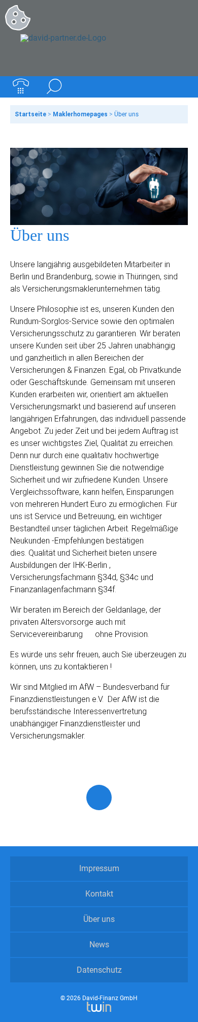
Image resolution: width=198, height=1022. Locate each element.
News (99, 944)
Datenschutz (99, 970)
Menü (177, 87)
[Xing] (99, 797)
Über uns (99, 919)
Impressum (99, 868)
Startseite (30, 114)
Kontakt (99, 894)
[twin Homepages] (99, 1005)
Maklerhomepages (80, 114)
